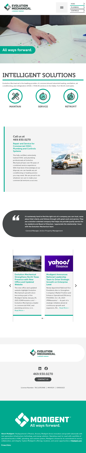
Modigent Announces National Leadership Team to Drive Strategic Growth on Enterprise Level (57, 279)
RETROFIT (71, 106)
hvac (73, 4)
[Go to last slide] (10, 285)
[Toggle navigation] (62, 7)
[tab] (42, 318)
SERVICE (43, 106)
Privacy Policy (6, 445)
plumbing (75, 7)
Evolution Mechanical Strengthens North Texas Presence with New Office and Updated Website (27, 279)
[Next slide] (75, 285)
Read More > (19, 310)
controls (75, 11)
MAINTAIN (15, 106)
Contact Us (43, 379)
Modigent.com (76, 441)
